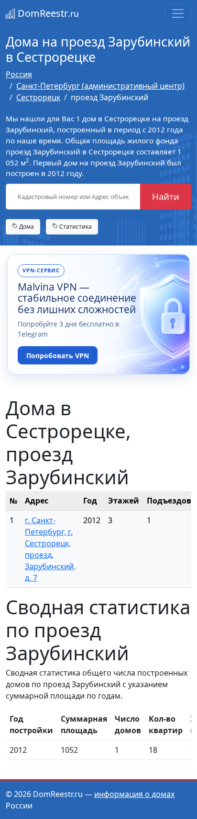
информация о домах (134, 794)
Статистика (75, 226)
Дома (26, 226)
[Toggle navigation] (177, 13)
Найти (165, 196)
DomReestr (47, 13)
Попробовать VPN (57, 355)
